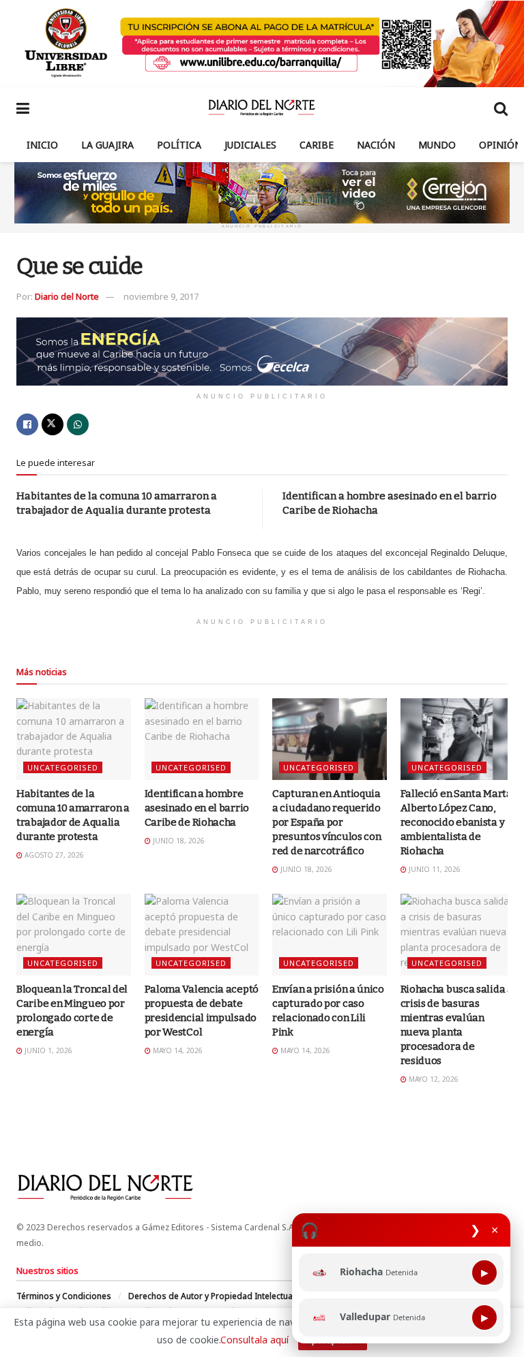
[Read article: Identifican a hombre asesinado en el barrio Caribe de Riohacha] (202, 739)
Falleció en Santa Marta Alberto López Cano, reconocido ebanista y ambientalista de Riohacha (456, 822)
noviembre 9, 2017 (161, 296)
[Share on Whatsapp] (78, 424)
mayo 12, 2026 (432, 1079)
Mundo (437, 144)
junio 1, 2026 (47, 1050)
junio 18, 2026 (178, 840)
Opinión (500, 144)
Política (179, 144)
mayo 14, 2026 (177, 1050)
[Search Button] (501, 107)
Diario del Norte (67, 296)
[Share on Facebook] (27, 424)
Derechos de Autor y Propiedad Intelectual (211, 1296)
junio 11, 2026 (434, 869)
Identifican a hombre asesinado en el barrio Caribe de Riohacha (197, 807)
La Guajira (107, 144)
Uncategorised (62, 767)
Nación (376, 144)
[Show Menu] (22, 107)
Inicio (42, 144)
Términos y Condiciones (63, 1296)
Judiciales (250, 144)
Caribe (317, 144)
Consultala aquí (254, 1339)
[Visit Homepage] (261, 107)
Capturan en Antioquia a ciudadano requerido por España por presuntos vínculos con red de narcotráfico (326, 822)
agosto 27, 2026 (53, 855)
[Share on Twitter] (52, 424)
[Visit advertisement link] (262, 43)
